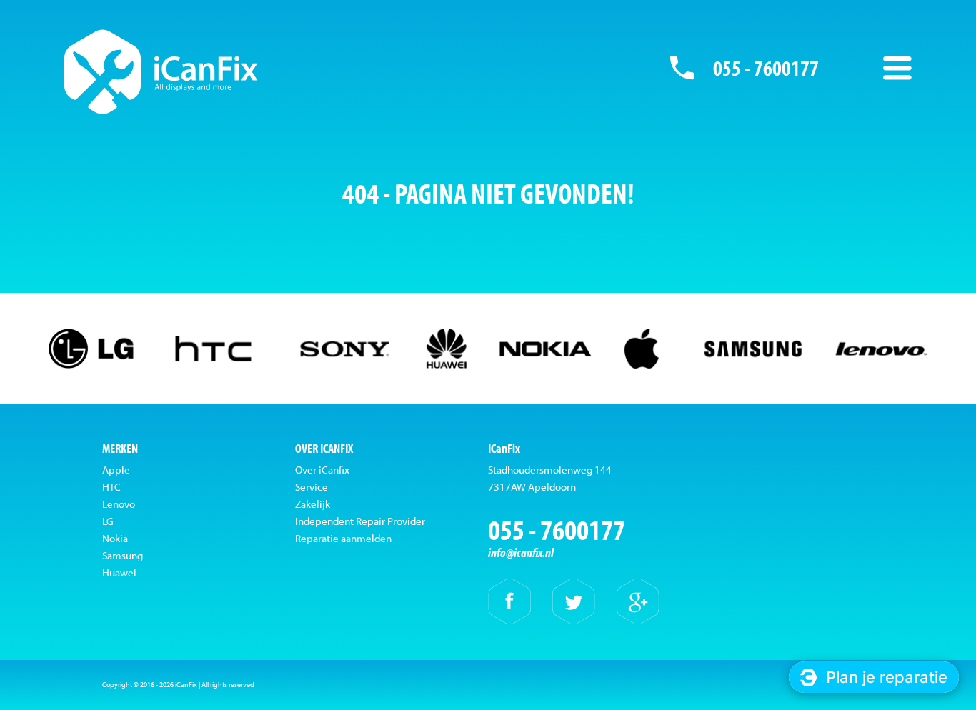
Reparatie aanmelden (343, 538)
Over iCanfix (322, 469)
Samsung (122, 555)
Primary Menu (897, 68)
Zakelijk (312, 504)
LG (108, 521)
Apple (116, 469)
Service (311, 487)
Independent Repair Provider (360, 521)
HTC (111, 487)
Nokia (115, 538)
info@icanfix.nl (521, 552)
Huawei (119, 572)
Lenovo (118, 504)
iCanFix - (161, 71)
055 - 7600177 (766, 67)
